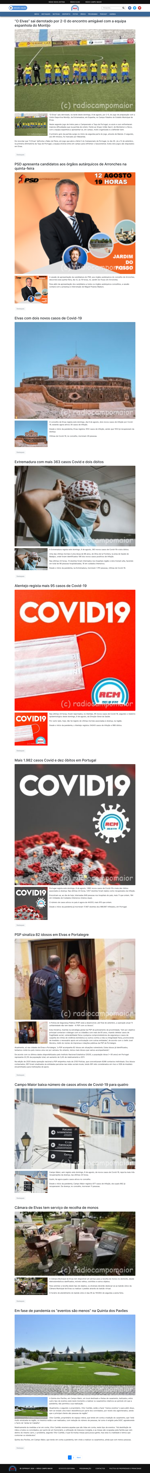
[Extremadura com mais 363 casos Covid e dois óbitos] (75, 506)
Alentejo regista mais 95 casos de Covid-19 (51, 586)
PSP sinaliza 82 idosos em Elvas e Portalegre (52, 934)
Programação (85, 1468)
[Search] (123, 7)
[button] (11, 8)
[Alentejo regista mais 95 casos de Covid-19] (75, 650)
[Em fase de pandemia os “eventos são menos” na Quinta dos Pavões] (75, 1355)
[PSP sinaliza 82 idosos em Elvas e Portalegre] (75, 979)
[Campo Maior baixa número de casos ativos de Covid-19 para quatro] (75, 1129)
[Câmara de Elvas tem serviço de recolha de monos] (75, 1243)
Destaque (20, 1448)
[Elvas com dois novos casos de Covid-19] (75, 370)
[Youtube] (139, 8)
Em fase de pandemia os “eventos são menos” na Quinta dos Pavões (71, 1311)
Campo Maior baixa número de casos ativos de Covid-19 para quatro (71, 1084)
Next (79, 1457)
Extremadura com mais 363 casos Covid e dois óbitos (59, 462)
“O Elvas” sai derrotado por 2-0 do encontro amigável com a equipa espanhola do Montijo (70, 23)
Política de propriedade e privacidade (125, 1468)
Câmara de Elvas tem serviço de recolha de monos (56, 1207)
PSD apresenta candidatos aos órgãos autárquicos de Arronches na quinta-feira (71, 166)
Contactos (100, 1468)
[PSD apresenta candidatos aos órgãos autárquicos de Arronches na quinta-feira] (75, 223)
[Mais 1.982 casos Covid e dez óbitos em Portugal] (75, 824)
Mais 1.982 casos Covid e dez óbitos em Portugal (55, 760)
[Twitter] (134, 8)
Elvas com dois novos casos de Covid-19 (48, 318)
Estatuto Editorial (67, 1468)
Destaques (20, 155)
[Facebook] (129, 8)
